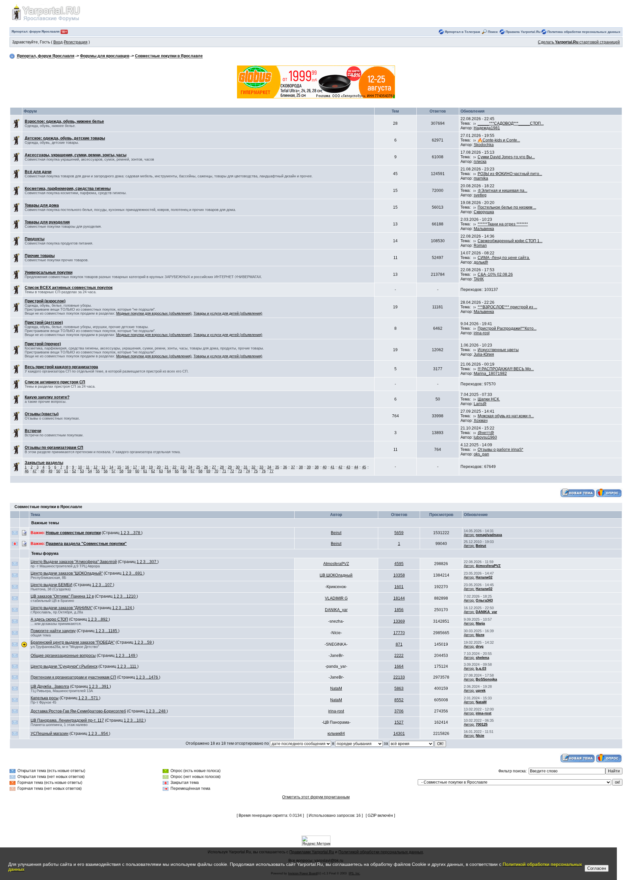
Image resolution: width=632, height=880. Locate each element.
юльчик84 (336, 733)
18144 (399, 598)
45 (364, 467)
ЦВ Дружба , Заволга (50, 686)
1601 (399, 586)
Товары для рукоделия (47, 222)
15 (119, 467)
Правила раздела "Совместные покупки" (86, 543)
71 (224, 471)
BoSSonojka (486, 679)
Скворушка (484, 212)
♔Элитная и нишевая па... (502, 190)
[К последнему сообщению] (475, 123)
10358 (399, 575)
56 (106, 471)
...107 (107, 584)
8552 (399, 700)
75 (256, 471)
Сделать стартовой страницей (579, 42)
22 (174, 467)
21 (167, 467)
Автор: (469, 535)
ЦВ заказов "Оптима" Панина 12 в (62, 596)
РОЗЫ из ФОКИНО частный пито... (510, 173)
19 (151, 467)
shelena (482, 658)
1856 (399, 610)
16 (127, 467)
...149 (130, 655)
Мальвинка (484, 228)
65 (177, 471)
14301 (399, 733)
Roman (480, 245)
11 (88, 467)
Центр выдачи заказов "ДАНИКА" (61, 608)
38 (301, 467)
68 (200, 471)
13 (103, 467)
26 (206, 467)
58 (121, 471)
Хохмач (480, 420)
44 (356, 467)
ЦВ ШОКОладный (336, 575)
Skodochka (484, 144)
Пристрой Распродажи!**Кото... (507, 328)
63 (161, 471)
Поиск (493, 32)
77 (272, 471)
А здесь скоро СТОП (49, 619)
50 (58, 471)
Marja (480, 623)
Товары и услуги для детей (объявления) (228, 313)
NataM (336, 688)
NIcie (480, 736)
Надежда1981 (487, 128)
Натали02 (484, 577)
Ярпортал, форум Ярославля (45, 56)
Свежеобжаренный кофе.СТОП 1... (510, 241)
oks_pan (481, 454)
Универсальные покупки (48, 272)
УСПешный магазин (49, 733)
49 (50, 471)
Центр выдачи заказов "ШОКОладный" (67, 573)
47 (35, 471)
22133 (399, 677)
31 (246, 467)
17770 (399, 633)
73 (240, 471)
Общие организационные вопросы (63, 655)
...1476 (152, 677)
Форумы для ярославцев (104, 56)
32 (253, 467)
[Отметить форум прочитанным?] (16, 123)
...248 (161, 711)
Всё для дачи (38, 171)
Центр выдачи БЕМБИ (51, 584)
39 (309, 467)
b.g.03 (481, 668)
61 (145, 471)
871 (399, 644)
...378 (135, 533)
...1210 (130, 596)
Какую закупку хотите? (47, 397)
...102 (139, 720)
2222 (399, 655)
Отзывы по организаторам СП (54, 447)
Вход (58, 42)
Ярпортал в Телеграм (462, 32)
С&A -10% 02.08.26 (495, 274)
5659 (399, 533)
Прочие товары (40, 255)
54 (90, 471)
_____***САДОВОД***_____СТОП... (511, 123)
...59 (148, 642)
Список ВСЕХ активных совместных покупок (69, 287)
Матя (480, 635)
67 (193, 471)
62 (153, 471)
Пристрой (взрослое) (45, 301)
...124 (127, 608)
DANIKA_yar (336, 610)
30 (238, 467)
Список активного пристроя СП (55, 382)
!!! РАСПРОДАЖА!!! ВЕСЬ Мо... (506, 369)
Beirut (336, 533)
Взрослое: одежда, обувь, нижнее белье (64, 121)
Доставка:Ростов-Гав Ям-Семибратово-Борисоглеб (78, 711)
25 (198, 467)
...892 (103, 619)
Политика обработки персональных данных (583, 32)
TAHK (479, 279)
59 (129, 471)
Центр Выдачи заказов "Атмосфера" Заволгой (74, 561)
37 (293, 467)
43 (348, 467)
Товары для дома (42, 205)
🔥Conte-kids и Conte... (499, 140)
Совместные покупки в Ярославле (169, 56)
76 (264, 471)
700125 (481, 724)
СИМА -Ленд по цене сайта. (504, 257)
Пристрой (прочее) (43, 344)
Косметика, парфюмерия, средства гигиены (68, 188)
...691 (137, 573)
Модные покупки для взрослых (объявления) (154, 313)
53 (82, 471)
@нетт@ (486, 432)
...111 (132, 666)
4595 (399, 563)
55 (98, 471)
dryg (480, 646)
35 (277, 467)
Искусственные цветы (498, 350)
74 (248, 471)
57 (114, 471)
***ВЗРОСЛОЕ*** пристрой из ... (507, 307)
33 (261, 467)
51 (66, 471)
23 (182, 467)
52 (74, 471)
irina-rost (481, 333)
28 (222, 467)
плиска (480, 161)
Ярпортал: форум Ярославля (36, 31)
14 (111, 467)
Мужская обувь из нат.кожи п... (506, 416)
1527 (399, 722)
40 (325, 467)
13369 (399, 621)
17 (135, 467)
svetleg (480, 195)
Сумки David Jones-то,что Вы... (506, 157)
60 (137, 471)
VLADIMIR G (336, 598)
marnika (481, 178)
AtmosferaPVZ (336, 563)
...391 (104, 686)
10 (80, 467)
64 (169, 471)
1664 (399, 666)
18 (143, 467)
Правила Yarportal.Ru (523, 32)
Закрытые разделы (44, 462)
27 (214, 467)
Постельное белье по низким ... (507, 207)
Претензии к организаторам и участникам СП (73, 677)
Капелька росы (45, 698)
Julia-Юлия (484, 354)
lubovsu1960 (485, 437)
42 (340, 467)
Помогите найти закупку (53, 631)
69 (208, 471)
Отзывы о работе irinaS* (500, 449)
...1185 (111, 631)
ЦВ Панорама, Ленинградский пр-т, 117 (67, 720)
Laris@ (480, 403)
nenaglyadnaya (489, 535)
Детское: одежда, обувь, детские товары (65, 138)
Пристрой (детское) (44, 322)
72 (232, 471)
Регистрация (76, 42)
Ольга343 (484, 600)
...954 (103, 733)
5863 (399, 688)
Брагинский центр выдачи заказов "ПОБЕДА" (73, 642)
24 (190, 467)
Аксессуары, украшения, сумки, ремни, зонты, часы (75, 155)
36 (285, 467)
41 (332, 467)
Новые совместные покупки (73, 533)
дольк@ (481, 262)
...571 (93, 698)
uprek (481, 690)
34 (269, 467)
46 (27, 471)
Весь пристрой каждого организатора (61, 367)
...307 (151, 561)
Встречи (33, 430)
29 (230, 467)
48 (42, 471)
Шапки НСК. (489, 399)
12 (95, 467)
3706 (399, 711)
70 (216, 471)
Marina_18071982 (490, 373)
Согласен (596, 868)
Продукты (34, 239)
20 (159, 467)
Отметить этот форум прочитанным (316, 797)
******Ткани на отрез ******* (503, 224)
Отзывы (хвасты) (42, 414)
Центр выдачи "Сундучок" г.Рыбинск (64, 666)
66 (185, 471)
